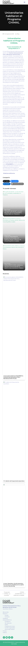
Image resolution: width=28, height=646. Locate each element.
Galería (5, 632)
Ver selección (8, 623)
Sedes (6, 624)
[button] (24, 2)
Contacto (7, 616)
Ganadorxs (7, 621)
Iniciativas (5, 618)
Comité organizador (10, 627)
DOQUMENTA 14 (7, 620)
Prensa (4, 631)
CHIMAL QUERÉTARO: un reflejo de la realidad (18, 594)
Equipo (7, 615)
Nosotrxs (5, 613)
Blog (18, 34)
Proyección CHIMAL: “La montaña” (6, 594)
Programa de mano (10, 626)
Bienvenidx (6, 612)
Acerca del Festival (9, 629)
